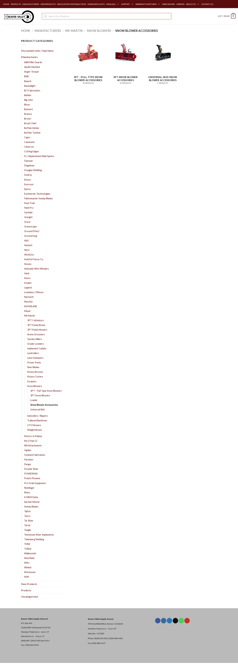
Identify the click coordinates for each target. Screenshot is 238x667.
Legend (28, 287)
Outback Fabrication (34, 454)
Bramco (28, 114)
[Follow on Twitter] (169, 620)
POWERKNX (31, 473)
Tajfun (27, 511)
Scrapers (31, 381)
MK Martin (74, 30)
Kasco (27, 278)
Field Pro (29, 207)
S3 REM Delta (31, 497)
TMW (27, 544)
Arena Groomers (36, 334)
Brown (27, 118)
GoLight (28, 217)
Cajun (27, 137)
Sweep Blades (31, 506)
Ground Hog (30, 235)
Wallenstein (30, 553)
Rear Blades (33, 367)
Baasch (27, 81)
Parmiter (28, 459)
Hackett (28, 245)
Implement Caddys (36, 348)
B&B (26, 76)
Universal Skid (37, 409)
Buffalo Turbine (32, 132)
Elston (27, 179)
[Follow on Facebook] (157, 620)
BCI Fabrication (32, 90)
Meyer (27, 311)
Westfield (29, 558)
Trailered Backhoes (37, 420)
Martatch (29, 297)
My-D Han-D (30, 440)
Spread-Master (32, 501)
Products (26, 590)
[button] (227, 16)
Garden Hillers (34, 339)
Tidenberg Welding (34, 539)
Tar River (28, 520)
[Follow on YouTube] (187, 620)
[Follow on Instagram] (163, 620)
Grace (27, 221)
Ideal (26, 273)
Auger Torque (31, 71)
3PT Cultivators (35, 320)
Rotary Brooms (35, 371)
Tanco (27, 516)
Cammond (29, 142)
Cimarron (29, 146)
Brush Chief (30, 123)
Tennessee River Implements (39, 534)
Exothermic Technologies (37, 193)
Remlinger (29, 487)
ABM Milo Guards (33, 62)
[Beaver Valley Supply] (18, 16)
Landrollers (33, 353)
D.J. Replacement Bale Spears (39, 156)
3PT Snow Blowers (40, 395)
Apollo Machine (32, 67)
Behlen (27, 95)
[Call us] (181, 620)
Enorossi (28, 184)
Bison (27, 104)
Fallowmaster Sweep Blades (38, 198)
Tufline (27, 548)
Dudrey (28, 174)
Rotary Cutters (35, 376)
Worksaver (30, 572)
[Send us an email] (175, 620)
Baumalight (29, 85)
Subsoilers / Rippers (37, 415)
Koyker (28, 282)
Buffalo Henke (31, 128)
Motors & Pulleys (33, 436)
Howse (27, 264)
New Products (29, 583)
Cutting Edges (31, 151)
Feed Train (29, 203)
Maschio (28, 301)
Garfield (28, 212)
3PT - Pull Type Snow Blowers (46, 390)
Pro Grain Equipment (35, 483)
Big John (28, 100)
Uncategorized (29, 596)
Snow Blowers (99, 30)
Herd (26, 250)
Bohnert (28, 109)
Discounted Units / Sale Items (37, 50)
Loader (34, 400)
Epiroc (27, 189)
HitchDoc (29, 254)
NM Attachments (33, 445)
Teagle (27, 530)
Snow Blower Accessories (44, 404)
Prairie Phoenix (32, 478)
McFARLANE (30, 306)
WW (26, 576)
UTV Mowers (34, 425)
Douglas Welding (33, 170)
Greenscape (30, 226)
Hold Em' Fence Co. (34, 259)
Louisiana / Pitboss (34, 292)
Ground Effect (31, 231)
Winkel (27, 567)
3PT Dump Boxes (36, 325)
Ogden (27, 450)
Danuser (28, 160)
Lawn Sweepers (35, 357)
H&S (26, 240)
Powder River (31, 469)
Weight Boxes (34, 429)
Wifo (26, 562)
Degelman (29, 165)
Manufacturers (47, 30)
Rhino (27, 492)
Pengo (27, 464)
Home (25, 30)
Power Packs (34, 362)
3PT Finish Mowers (37, 329)
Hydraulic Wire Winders (36, 268)
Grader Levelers (35, 343)
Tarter (27, 525)
